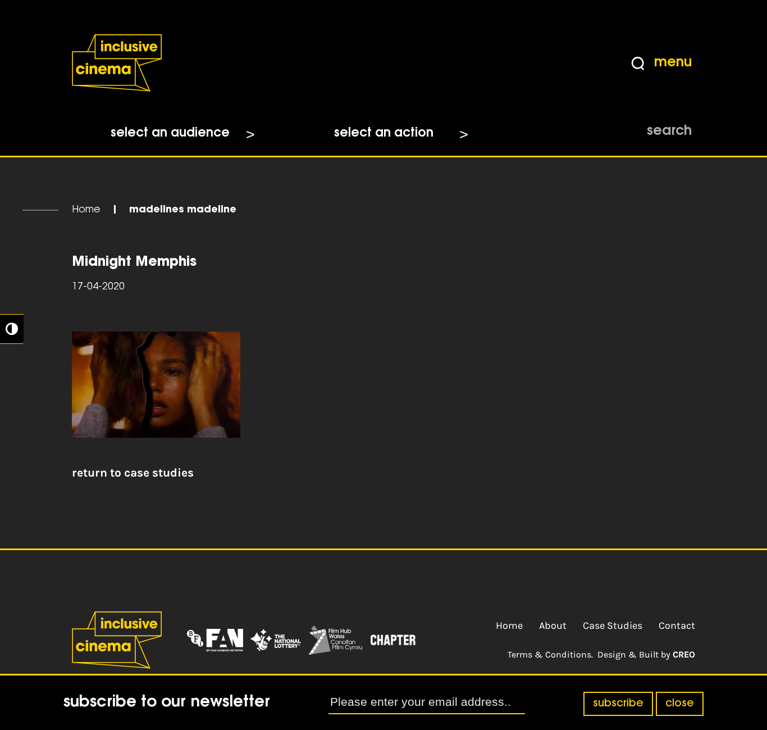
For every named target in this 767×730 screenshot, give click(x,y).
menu (673, 63)
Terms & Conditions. (550, 654)
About (553, 625)
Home (86, 210)
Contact (677, 625)
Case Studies (612, 625)
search (669, 131)
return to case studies (133, 472)
